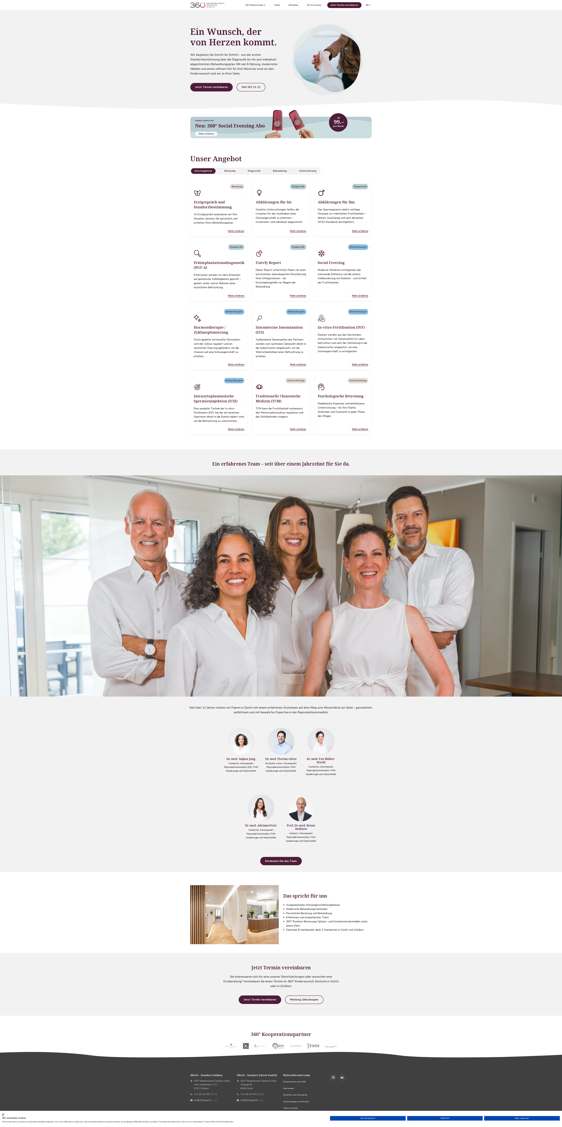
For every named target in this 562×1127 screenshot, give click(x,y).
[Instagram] (333, 1077)
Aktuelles (293, 5)
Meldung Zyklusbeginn (304, 999)
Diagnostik (254, 170)
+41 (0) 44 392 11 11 (205, 1094)
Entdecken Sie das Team (281, 861)
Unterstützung (307, 170)
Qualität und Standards (295, 1094)
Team (277, 5)
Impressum (288, 1088)
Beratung (230, 170)
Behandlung (280, 170)
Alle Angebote (203, 170)
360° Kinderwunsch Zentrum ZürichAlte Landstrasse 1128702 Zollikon (212, 1084)
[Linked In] (342, 1077)
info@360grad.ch (202, 1100)
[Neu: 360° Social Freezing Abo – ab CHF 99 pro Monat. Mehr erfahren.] (281, 123)
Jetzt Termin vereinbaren (344, 5)
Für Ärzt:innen (314, 5)
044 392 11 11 (251, 87)
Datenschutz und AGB (294, 1081)
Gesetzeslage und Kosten (296, 1101)
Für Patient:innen (255, 5)
